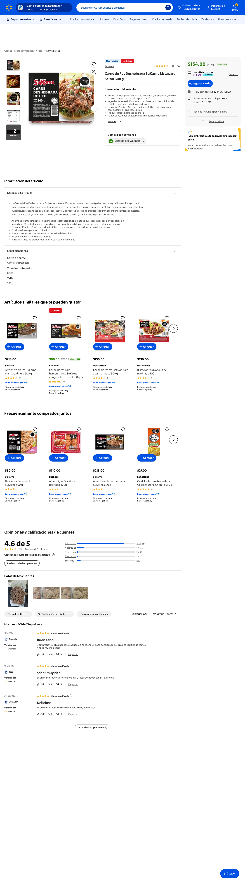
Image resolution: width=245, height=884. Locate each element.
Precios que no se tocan (82, 19)
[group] (168, 65)
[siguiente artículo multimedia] (94, 108)
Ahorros (104, 19)
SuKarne (109, 66)
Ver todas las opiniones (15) (92, 727)
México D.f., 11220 (202, 102)
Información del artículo (23, 181)
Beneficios (50, 19)
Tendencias (207, 19)
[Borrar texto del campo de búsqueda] (160, 7)
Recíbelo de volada (187, 19)
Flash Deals (119, 19)
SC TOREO (225, 91)
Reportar (73, 654)
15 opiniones (42, 549)
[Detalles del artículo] (175, 193)
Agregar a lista (216, 121)
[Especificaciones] (175, 251)
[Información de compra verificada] (70, 633)
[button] (189, 7)
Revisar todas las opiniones (22, 563)
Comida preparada (162, 19)
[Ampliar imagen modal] (94, 72)
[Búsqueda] (168, 7)
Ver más (112, 121)
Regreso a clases (138, 19)
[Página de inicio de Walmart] (9, 7)
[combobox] (124, 7)
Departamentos (21, 19)
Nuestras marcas (227, 19)
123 (178, 66)
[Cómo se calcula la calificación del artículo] (53, 554)
